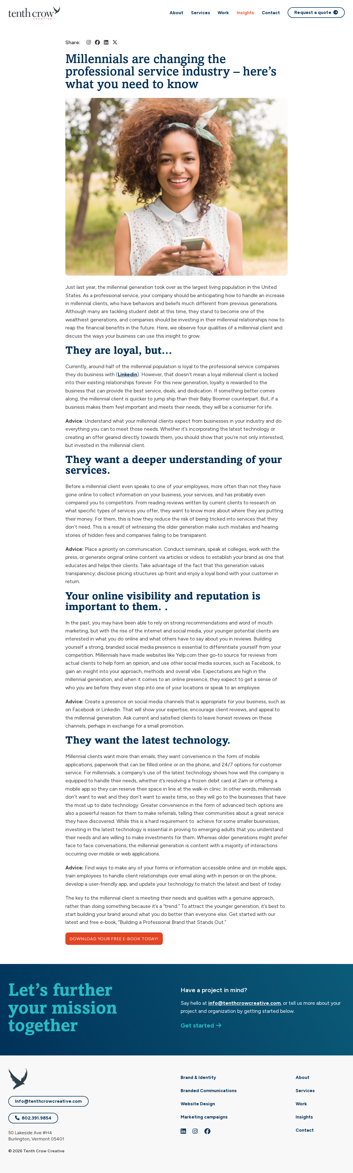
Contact (271, 12)
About (176, 12)
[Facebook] (97, 42)
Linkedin (127, 374)
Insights (245, 12)
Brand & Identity (198, 1077)
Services (200, 12)
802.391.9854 (36, 1118)
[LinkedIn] (106, 42)
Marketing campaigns (204, 1117)
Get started (197, 1025)
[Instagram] (89, 42)
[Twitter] (115, 42)
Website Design (198, 1103)
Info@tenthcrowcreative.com (48, 1101)
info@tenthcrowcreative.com (244, 1003)
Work (223, 12)
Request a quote (312, 12)
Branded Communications (209, 1090)
